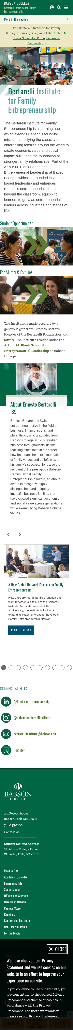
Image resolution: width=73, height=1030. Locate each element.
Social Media (12, 889)
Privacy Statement (43, 1016)
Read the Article (21, 630)
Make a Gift (11, 870)
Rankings (9, 914)
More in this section (38, 19)
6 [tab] (40, 667)
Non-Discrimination (15, 926)
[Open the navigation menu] (66, 7)
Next (19, 534)
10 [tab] (69, 667)
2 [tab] (11, 667)
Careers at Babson (15, 901)
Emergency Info (13, 883)
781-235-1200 (13, 825)
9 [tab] (62, 667)
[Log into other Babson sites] (52, 7)
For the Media (12, 933)
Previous (8, 534)
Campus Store (12, 908)
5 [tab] (32, 667)
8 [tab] (54, 667)
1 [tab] (3, 667)
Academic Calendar (15, 877)
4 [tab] (25, 667)
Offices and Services (16, 895)
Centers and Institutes (17, 920)
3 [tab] (18, 667)
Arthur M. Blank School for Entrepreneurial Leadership (40, 38)
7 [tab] (47, 667)
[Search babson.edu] (59, 7)
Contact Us (11, 832)
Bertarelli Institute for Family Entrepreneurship (20, 9)
